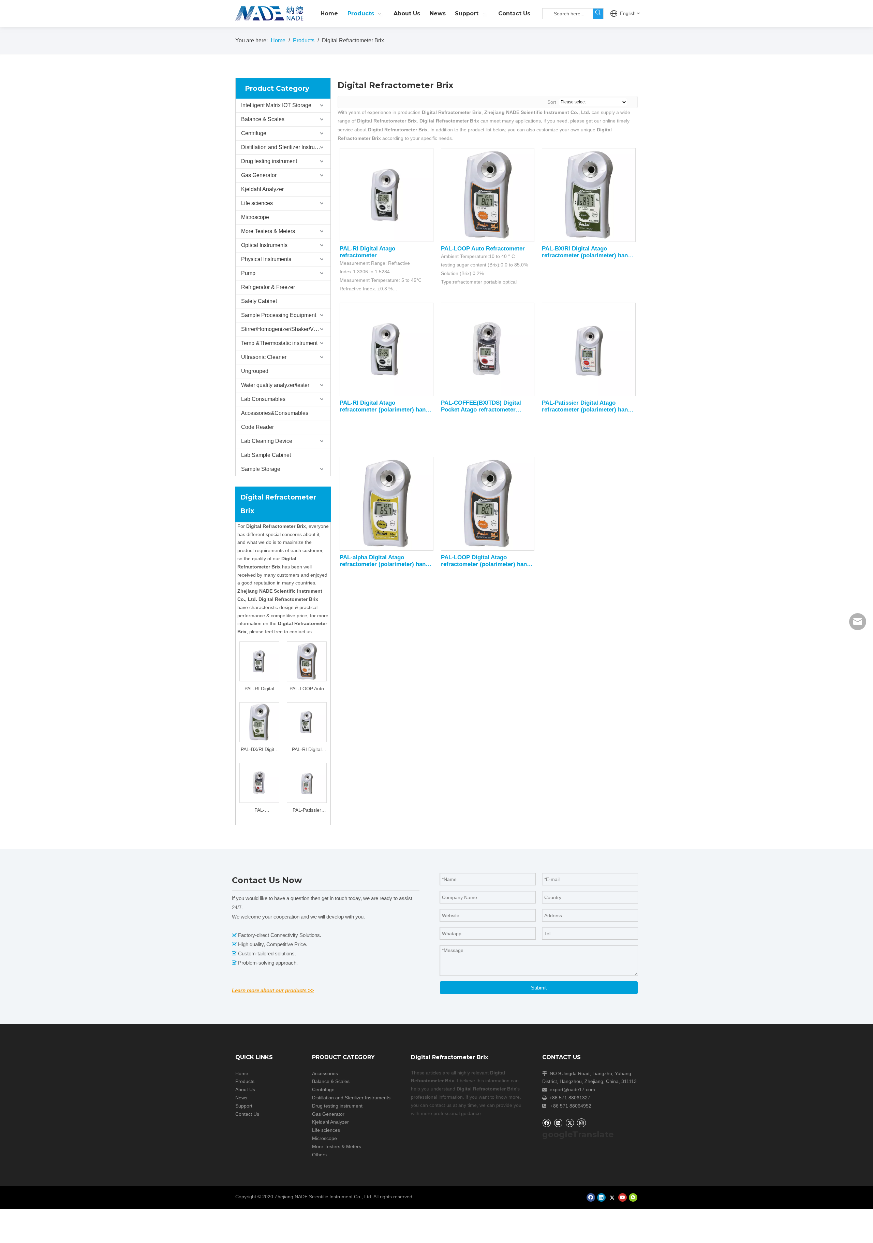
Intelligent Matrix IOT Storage (276, 105)
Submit (539, 988)
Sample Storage (260, 469)
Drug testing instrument (269, 161)
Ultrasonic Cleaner (263, 357)
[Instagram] (581, 1122)
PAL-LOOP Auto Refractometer (307, 689)
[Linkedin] (558, 1122)
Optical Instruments (264, 245)
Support (243, 1106)
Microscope (255, 217)
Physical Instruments (266, 259)
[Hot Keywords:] (598, 14)
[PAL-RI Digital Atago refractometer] (259, 661)
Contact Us (247, 1114)
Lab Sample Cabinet (266, 455)
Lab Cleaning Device (266, 441)
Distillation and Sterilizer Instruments (285, 147)
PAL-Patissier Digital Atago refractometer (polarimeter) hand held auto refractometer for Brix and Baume (306, 810)
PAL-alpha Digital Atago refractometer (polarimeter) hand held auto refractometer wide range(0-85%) (384, 561)
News (241, 1097)
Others (319, 1154)
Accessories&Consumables (274, 413)
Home (241, 1073)
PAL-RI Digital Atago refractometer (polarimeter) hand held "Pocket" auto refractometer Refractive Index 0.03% (306, 750)
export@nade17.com (572, 1089)
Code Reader (257, 427)
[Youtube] (622, 1197)
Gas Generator (259, 175)
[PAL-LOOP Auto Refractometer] (306, 661)
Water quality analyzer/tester (275, 385)
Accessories (325, 1073)
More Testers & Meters (268, 231)
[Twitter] (569, 1122)
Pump (248, 273)
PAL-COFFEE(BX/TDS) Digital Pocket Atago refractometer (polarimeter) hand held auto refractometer (259, 810)
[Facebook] (546, 1122)
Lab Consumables (263, 399)
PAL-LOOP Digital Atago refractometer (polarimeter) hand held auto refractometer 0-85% (485, 561)
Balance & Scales (262, 119)
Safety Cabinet (259, 301)
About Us (245, 1089)
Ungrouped (254, 371)
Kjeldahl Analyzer (262, 189)
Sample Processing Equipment (278, 315)
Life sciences (257, 203)
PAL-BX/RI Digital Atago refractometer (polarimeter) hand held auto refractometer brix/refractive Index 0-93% (259, 750)
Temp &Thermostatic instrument (279, 343)
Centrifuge (253, 133)
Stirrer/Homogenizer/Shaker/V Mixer (284, 329)
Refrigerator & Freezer (268, 287)
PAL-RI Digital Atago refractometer (259, 689)
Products (244, 1081)
